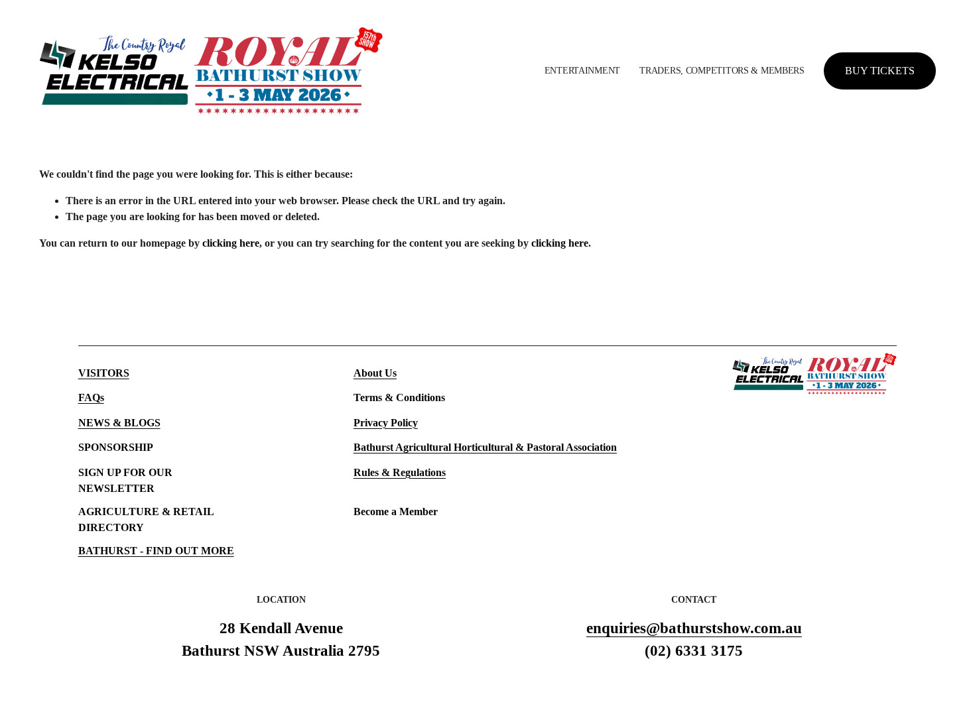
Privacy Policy (386, 422)
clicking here (230, 243)
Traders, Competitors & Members (721, 70)
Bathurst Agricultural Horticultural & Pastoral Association (485, 447)
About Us (375, 373)
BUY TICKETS (880, 70)
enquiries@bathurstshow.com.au (694, 628)
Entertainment (582, 70)
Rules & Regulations (400, 472)
